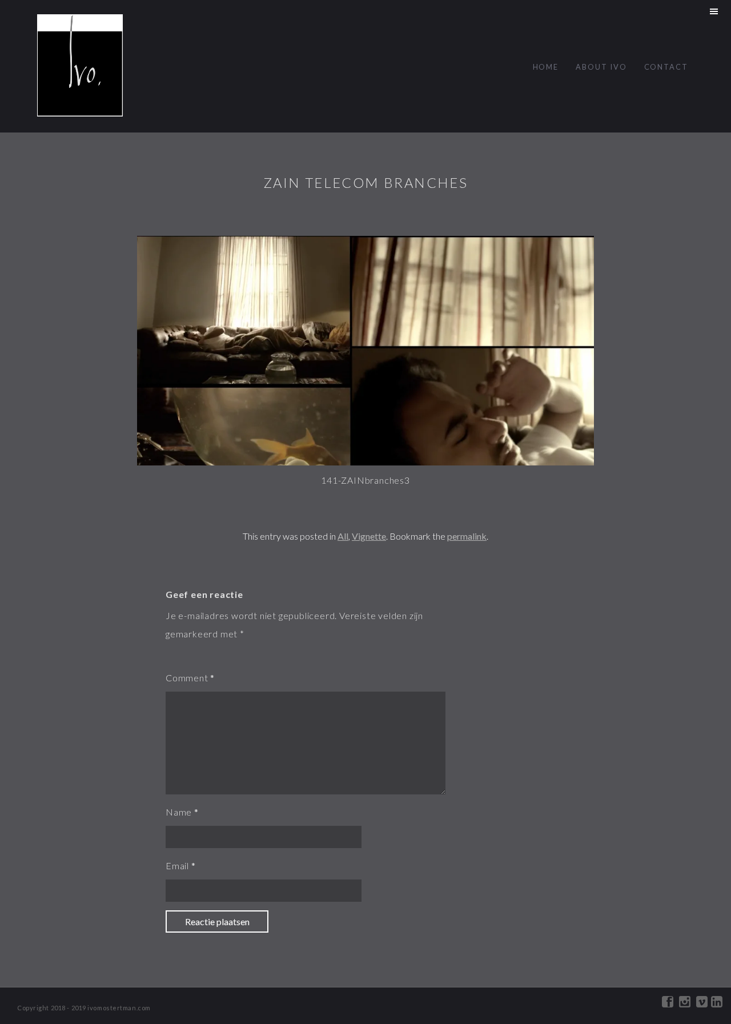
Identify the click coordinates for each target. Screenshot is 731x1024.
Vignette (369, 536)
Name (179, 811)
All (343, 536)
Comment (187, 677)
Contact (666, 66)
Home (546, 66)
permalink (467, 536)
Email (177, 865)
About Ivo (601, 66)
